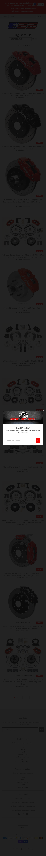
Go (38, 440)
